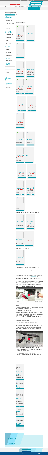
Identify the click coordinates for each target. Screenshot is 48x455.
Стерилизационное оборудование (8, 46)
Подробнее (20, 40)
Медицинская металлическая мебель (9, 84)
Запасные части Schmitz (29, 238)
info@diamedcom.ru (37, 0)
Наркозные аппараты (7, 28)
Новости (35, 6)
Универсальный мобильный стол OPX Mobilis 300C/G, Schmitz (20, 121)
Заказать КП (35, 2)
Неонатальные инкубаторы (8, 37)
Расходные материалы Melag (8, 55)
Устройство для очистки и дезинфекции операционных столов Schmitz (20, 239)
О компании (10, 6)
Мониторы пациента (7, 68)
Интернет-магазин (15, 4)
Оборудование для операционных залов (8, 17)
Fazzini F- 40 (18, 411)
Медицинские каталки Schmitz (8, 20)
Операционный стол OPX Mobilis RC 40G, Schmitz (20, 188)
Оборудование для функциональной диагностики (8, 78)
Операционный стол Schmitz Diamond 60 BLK (20, 50)
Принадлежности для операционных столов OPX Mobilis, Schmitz (20, 222)
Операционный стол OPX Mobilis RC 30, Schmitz (30, 139)
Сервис (27, 6)
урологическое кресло (33, 276)
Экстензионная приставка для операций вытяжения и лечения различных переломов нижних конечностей (30, 223)
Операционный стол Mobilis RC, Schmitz (20, 139)
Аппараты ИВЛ (7, 65)
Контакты (39, 6)
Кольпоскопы (7, 40)
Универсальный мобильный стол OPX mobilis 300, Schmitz (20, 87)
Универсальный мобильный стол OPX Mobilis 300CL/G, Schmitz (31, 104)
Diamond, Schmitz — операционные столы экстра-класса (20, 34)
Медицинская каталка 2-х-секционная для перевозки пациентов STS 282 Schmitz (19, 398)
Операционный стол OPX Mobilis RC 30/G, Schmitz (29, 155)
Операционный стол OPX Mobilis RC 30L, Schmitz (20, 155)
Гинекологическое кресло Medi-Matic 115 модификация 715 (20, 386)
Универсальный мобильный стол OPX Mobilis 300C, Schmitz (29, 87)
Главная (6, 6)
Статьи (31, 6)
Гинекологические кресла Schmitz (9, 34)
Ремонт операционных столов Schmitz (20, 257)
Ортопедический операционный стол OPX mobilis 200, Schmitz (20, 70)
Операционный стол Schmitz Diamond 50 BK (30, 33)
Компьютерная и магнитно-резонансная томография (9, 58)
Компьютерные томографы (8, 60)
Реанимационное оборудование (8, 64)
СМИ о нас (16, 6)
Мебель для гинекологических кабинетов (8, 44)
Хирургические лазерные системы (9, 25)
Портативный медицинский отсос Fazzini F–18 (19, 423)
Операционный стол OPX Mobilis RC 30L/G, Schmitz (21, 172)
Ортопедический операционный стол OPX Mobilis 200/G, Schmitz (30, 70)
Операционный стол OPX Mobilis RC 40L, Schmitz (30, 188)
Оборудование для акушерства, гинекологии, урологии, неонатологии (9, 32)
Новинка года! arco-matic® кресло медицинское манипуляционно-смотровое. (19, 373)
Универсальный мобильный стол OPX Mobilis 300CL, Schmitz (21, 104)
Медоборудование (21, 6)
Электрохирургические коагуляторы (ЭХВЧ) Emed (9, 23)
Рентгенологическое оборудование (8, 70)
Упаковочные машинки (8, 52)
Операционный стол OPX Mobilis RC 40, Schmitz (31, 172)
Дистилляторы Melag (7, 49)
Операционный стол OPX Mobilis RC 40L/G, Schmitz (20, 204)
